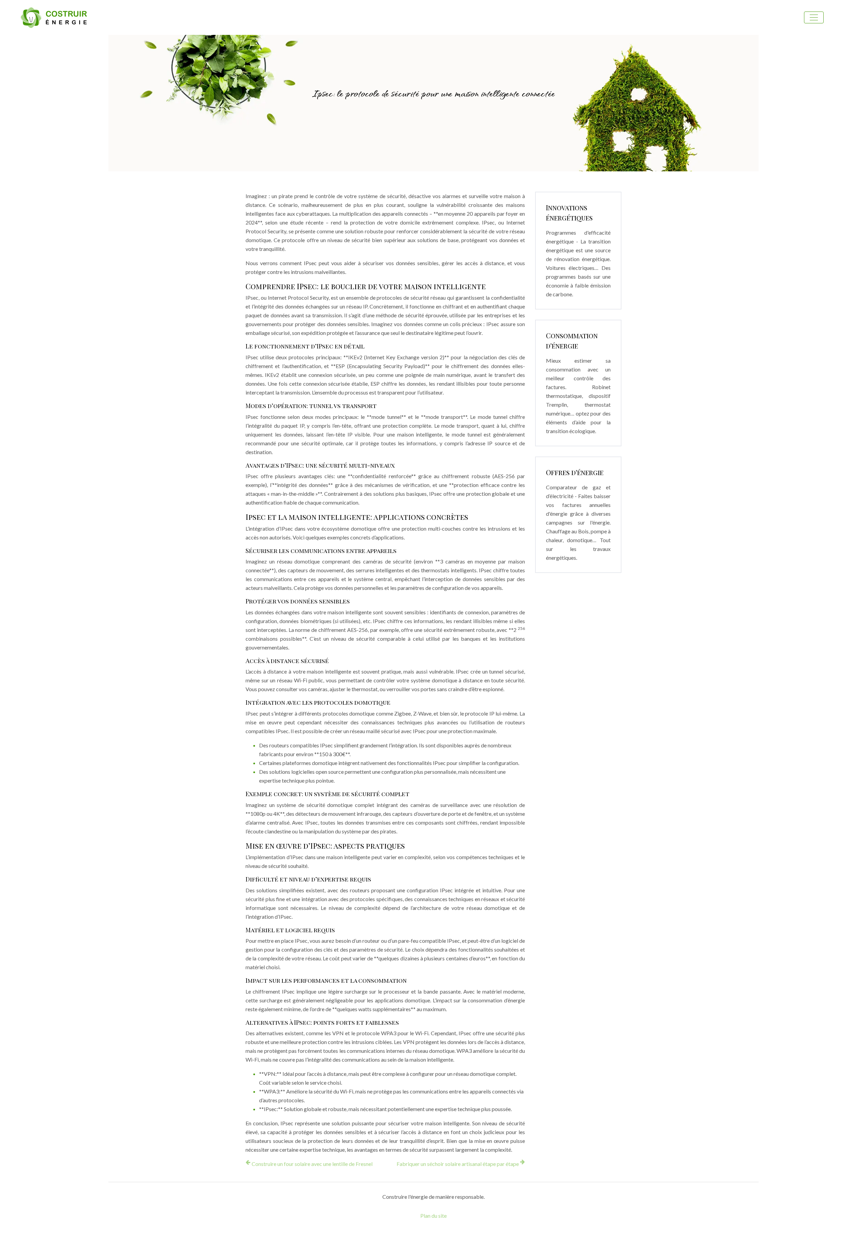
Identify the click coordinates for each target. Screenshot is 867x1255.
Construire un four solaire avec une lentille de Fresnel (312, 1164)
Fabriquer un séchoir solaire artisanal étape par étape (458, 1164)
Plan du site (433, 1215)
